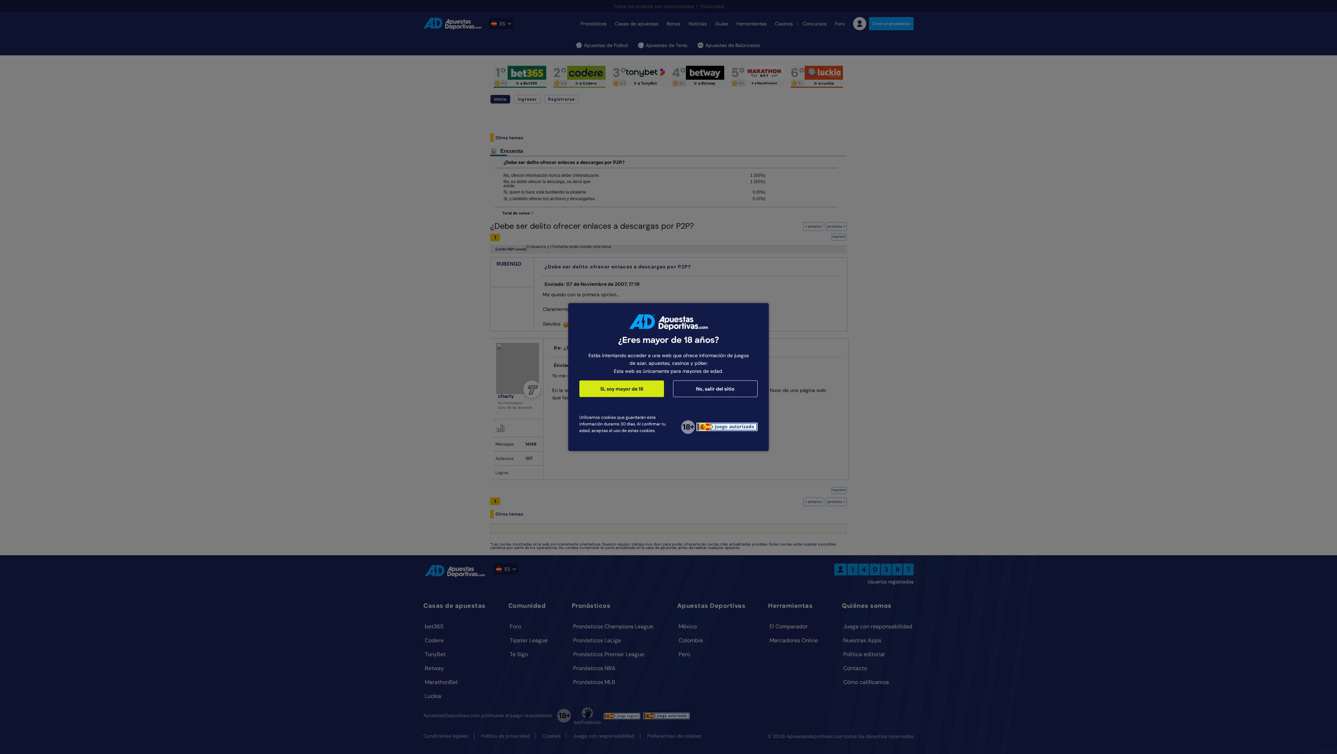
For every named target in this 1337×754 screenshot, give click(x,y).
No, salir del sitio (715, 389)
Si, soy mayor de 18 (621, 389)
